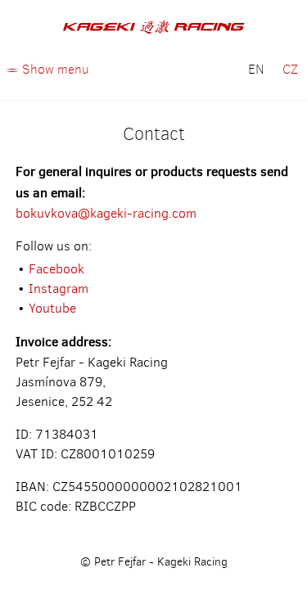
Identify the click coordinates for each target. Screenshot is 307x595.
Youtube (52, 308)
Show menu (55, 69)
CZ (290, 69)
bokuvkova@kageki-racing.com (106, 213)
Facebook (56, 268)
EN (256, 69)
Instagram (58, 288)
